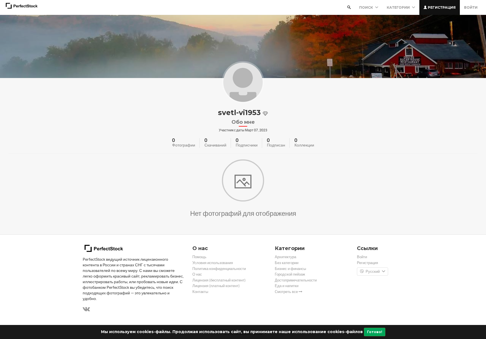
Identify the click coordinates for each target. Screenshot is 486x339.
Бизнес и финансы (290, 269)
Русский (373, 271)
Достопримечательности (296, 280)
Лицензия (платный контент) (216, 286)
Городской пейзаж (290, 274)
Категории (399, 7)
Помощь (199, 257)
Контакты (200, 292)
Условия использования (212, 263)
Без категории (286, 263)
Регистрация (441, 7)
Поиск (366, 7)
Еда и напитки (286, 286)
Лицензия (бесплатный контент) (219, 280)
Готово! (374, 332)
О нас (197, 274)
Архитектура (285, 257)
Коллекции (304, 145)
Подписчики (247, 145)
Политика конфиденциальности (219, 269)
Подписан (276, 145)
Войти (471, 7)
